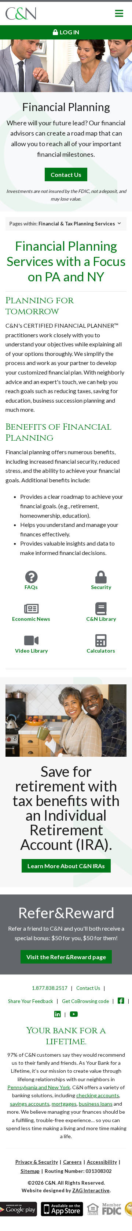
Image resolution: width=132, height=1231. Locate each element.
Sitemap (30, 1171)
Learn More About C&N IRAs (66, 865)
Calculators (101, 650)
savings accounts (30, 1104)
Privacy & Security (36, 1162)
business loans (96, 1104)
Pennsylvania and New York (38, 1087)
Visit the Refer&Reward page (66, 956)
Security (101, 587)
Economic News (31, 619)
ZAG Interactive (91, 1190)
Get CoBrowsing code (85, 1001)
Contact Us (66, 174)
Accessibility (102, 1162)
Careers (72, 1162)
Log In (69, 32)
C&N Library (101, 619)
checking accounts (97, 1095)
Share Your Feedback (30, 1001)
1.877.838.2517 (49, 988)
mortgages (64, 1104)
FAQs (31, 587)
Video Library (31, 650)
